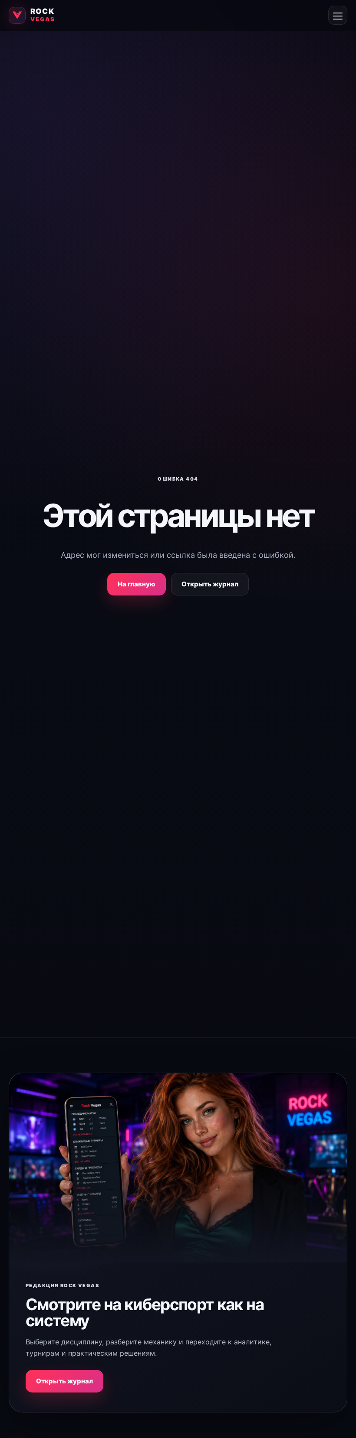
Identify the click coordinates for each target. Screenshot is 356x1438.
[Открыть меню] (337, 15)
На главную (136, 584)
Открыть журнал (209, 584)
